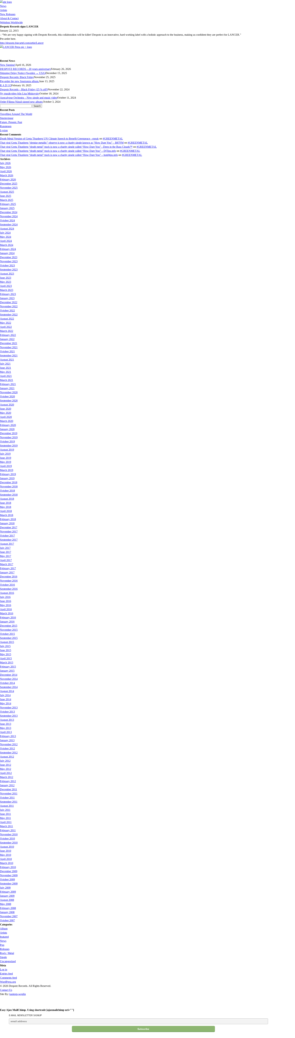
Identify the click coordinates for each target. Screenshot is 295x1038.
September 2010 (9, 842)
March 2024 (6, 245)
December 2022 (8, 302)
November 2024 (9, 216)
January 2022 (7, 339)
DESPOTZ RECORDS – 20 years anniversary (25, 69)
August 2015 (7, 642)
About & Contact (9, 18)
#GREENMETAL (113, 138)
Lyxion (4, 130)
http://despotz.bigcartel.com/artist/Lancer (22, 42)
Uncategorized (8, 961)
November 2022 (9, 306)
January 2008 (7, 912)
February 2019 (8, 474)
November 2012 (9, 744)
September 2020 (9, 400)
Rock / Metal (7, 953)
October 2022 (7, 310)
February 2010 (8, 867)
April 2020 (6, 416)
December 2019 (8, 433)
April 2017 (6, 560)
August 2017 (7, 543)
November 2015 (9, 629)
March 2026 (6, 175)
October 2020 (7, 396)
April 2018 (6, 511)
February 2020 (8, 425)
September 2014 (9, 687)
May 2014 (5, 703)
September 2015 (9, 638)
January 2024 (7, 253)
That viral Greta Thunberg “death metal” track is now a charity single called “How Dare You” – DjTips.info (58, 150)
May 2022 (5, 322)
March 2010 (6, 863)
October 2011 (7, 797)
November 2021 (9, 347)
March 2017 (6, 564)
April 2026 (6, 171)
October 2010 (7, 838)
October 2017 (7, 535)
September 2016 (9, 588)
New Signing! (7, 64)
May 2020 (5, 412)
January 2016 (7, 621)
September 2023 (9, 269)
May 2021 (5, 371)
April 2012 (6, 773)
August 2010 (7, 846)
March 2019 (6, 470)
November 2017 (9, 531)
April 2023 (6, 285)
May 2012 (5, 768)
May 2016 (5, 605)
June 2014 (5, 699)
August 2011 (7, 805)
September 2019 (9, 445)
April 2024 (6, 240)
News (3, 6)
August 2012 (7, 756)
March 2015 (6, 662)
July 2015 (5, 646)
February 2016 (8, 617)
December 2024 (8, 212)
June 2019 (5, 457)
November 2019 (9, 437)
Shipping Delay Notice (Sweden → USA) (23, 73)
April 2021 (6, 376)
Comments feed (8, 977)
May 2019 (5, 461)
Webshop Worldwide (11, 22)
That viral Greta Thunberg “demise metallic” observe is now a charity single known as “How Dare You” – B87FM (62, 142)
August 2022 (7, 318)
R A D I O (5, 85)
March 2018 (6, 515)
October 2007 (7, 920)
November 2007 (9, 916)
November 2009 (9, 875)
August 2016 (7, 592)
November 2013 (9, 707)
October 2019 (7, 441)
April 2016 (6, 609)
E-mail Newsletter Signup (25, 1015)
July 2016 (5, 597)
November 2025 (9, 187)
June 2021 (5, 367)
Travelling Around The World (16, 114)
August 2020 (7, 404)
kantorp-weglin (17, 994)
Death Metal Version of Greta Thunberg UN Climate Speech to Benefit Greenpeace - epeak (49, 138)
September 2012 (9, 752)
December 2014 (8, 674)
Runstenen (5, 126)
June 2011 (5, 814)
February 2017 (8, 568)
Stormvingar (6, 118)
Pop (2, 945)
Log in (3, 969)
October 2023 (7, 265)
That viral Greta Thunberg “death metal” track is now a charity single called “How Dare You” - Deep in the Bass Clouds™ (66, 146)
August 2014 (7, 691)
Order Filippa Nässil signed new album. (21, 101)
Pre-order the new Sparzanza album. (19, 81)
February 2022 (8, 335)
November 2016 (9, 580)
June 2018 (5, 502)
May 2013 (5, 728)
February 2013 (8, 736)
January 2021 (7, 388)
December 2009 (8, 871)
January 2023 (7, 298)
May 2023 (5, 281)
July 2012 (5, 760)
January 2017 (7, 572)
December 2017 (8, 527)
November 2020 (9, 392)
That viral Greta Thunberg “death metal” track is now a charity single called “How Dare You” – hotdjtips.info (59, 154)
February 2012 (8, 781)
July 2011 (5, 809)
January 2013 (7, 740)
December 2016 (8, 576)
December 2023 (8, 257)
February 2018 (8, 519)
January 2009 (7, 895)
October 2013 (7, 711)
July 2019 (5, 453)
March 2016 (6, 613)
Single (3, 957)
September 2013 (9, 715)
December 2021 (8, 343)
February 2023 (8, 294)
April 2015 (6, 658)
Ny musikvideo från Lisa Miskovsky (19, 93)
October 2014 (7, 683)
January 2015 (7, 670)
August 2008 (7, 899)
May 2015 (5, 654)
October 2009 (7, 879)
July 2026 (5, 163)
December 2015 (8, 625)
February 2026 (8, 179)
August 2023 (7, 273)
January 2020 (7, 429)
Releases (4, 949)
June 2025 (5, 195)
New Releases (7, 14)
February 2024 (8, 249)
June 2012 (5, 764)
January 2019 (7, 478)
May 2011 (5, 818)
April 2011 (6, 822)
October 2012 (7, 748)
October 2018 (7, 490)
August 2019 (7, 449)
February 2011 (8, 830)
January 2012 (7, 785)
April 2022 (6, 326)
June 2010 (5, 850)
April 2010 (6, 859)
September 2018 (9, 494)
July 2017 (5, 547)
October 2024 (7, 220)
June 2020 (5, 408)
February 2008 (8, 908)
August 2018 (7, 498)
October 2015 (7, 633)
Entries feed (6, 973)
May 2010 (5, 854)
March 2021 (6, 380)
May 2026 (5, 167)
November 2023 (9, 261)
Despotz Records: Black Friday (17, 77)
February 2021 (8, 384)
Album (4, 928)
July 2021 (5, 363)
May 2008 (5, 904)
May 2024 (5, 236)
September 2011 (8, 801)
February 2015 (8, 666)
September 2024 (9, 224)
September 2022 (9, 314)
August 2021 (7, 359)
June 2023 (5, 277)
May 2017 (5, 556)
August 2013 (7, 719)
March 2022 (6, 331)
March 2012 (6, 777)
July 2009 (5, 887)
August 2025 (7, 191)
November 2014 (9, 678)
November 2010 (9, 834)
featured (4, 936)
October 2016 (7, 584)
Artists (3, 10)
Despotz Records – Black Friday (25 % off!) (24, 89)
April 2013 (6, 732)
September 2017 (9, 539)
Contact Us (6, 990)
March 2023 (6, 290)
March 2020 (6, 421)
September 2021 (9, 355)
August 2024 (7, 228)
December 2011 (8, 789)
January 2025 (7, 208)
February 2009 (8, 891)
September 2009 (9, 883)
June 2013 (5, 723)
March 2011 (6, 826)
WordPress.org (8, 981)
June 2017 (5, 552)
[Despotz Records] (6, 2)
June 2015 (5, 650)
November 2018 (9, 486)
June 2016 (5, 601)
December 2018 (8, 482)
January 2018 (7, 523)
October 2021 (7, 351)
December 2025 (8, 183)
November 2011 (8, 793)
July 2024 (5, 232)
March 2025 (6, 200)
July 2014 (5, 695)
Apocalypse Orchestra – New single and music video (28, 97)
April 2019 (6, 466)
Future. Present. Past (11, 122)
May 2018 (5, 507)
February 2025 (8, 204)
